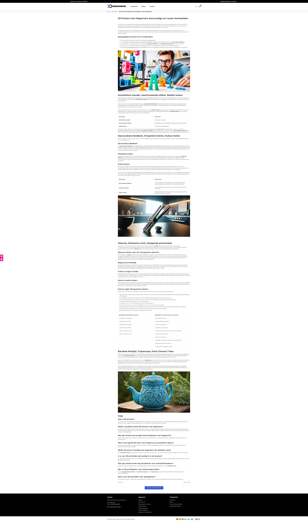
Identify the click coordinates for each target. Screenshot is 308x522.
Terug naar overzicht (154, 487)
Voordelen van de (123, 315)
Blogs (144, 6)
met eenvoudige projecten (131, 47)
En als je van (130, 132)
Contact (151, 6)
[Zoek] (196, 6)
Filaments (172, 500)
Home (108, 11)
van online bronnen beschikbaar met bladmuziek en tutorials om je (136, 268)
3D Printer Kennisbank (176, 504)
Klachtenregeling (143, 510)
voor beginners (151, 40)
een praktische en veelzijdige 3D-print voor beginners (148, 146)
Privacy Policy (142, 506)
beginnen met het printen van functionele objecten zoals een (141, 42)
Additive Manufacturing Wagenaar (116, 500)
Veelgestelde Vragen (175, 506)
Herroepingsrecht (143, 508)
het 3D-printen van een (164, 111)
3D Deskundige (115, 519)
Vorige (121, 482)
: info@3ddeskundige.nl (115, 506)
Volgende (186, 482)
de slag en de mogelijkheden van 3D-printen (161, 129)
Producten (134, 6)
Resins (171, 502)
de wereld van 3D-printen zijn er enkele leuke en (141, 98)
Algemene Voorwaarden (145, 512)
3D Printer (114, 11)
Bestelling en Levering (144, 504)
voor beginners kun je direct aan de (141, 172)
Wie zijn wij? (141, 502)
